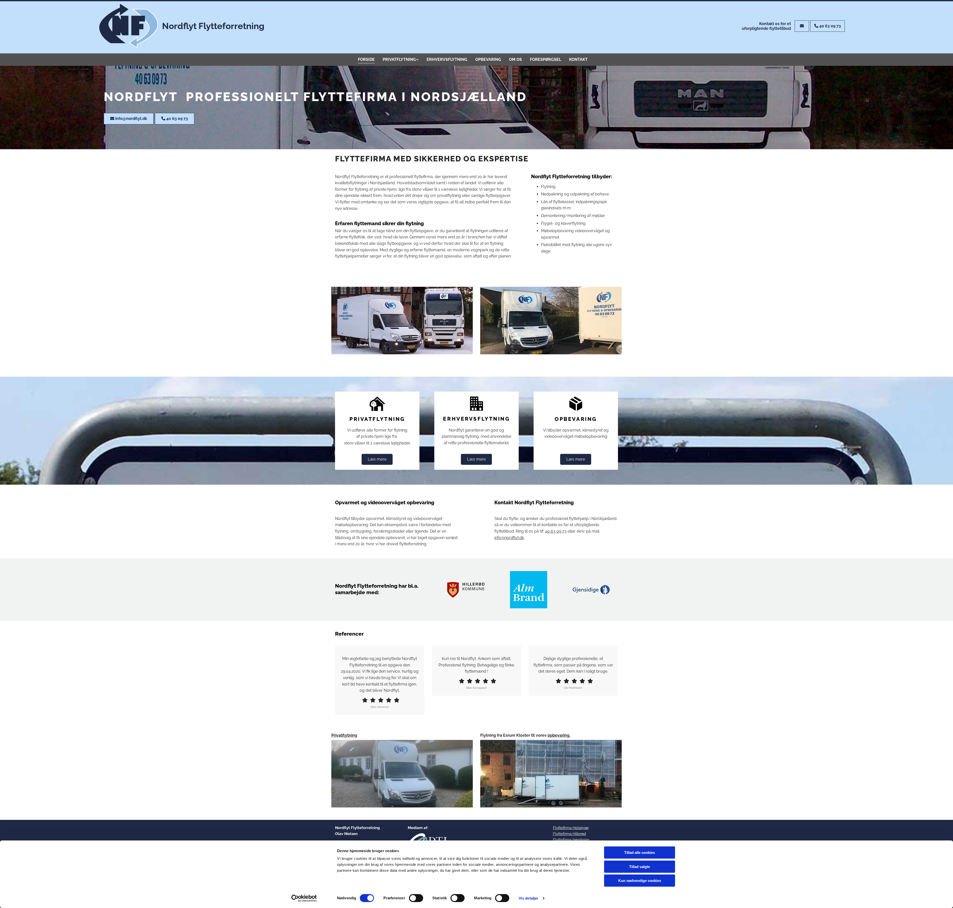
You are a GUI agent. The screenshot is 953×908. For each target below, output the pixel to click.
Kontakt (578, 59)
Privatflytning (399, 59)
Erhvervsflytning (447, 59)
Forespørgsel (545, 59)
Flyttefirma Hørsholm (571, 839)
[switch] (416, 898)
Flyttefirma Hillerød (569, 834)
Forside (366, 59)
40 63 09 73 (556, 531)
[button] (802, 26)
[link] (401, 59)
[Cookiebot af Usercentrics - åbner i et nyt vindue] (304, 898)
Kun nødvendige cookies (639, 880)
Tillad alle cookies (639, 852)
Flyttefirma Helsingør (571, 828)
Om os (515, 59)
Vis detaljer (528, 898)
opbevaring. (558, 735)
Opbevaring (488, 59)
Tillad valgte (639, 867)
